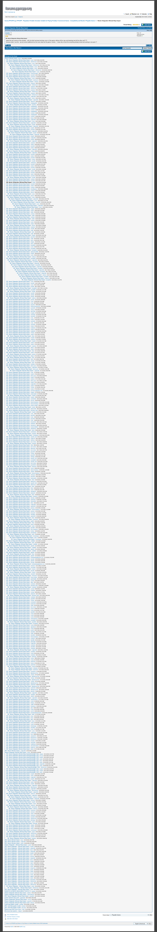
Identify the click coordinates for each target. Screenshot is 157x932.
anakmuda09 (34, 393)
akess (32, 240)
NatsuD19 (34, 466)
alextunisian (34, 806)
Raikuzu (32, 702)
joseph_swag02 (34, 405)
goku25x (33, 691)
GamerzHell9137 (34, 426)
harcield (32, 559)
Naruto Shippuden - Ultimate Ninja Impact (16, 845)
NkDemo (33, 440)
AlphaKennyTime (34, 673)
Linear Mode (149, 27)
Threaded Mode (141, 27)
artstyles (33, 360)
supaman (33, 83)
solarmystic (33, 162)
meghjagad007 (34, 103)
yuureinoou (33, 671)
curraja (32, 580)
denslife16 (33, 514)
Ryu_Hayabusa (34, 529)
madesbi (33, 891)
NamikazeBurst (34, 699)
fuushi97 (33, 283)
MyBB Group (22, 926)
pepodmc (34, 104)
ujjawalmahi (33, 626)
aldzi (32, 707)
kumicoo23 (33, 603)
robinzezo (33, 793)
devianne (33, 565)
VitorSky (33, 498)
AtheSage (33, 820)
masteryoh (33, 76)
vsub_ (32, 317)
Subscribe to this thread (12, 918)
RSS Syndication (44, 923)
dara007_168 (34, 436)
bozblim (32, 286)
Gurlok (33, 407)
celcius (32, 658)
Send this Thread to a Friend (13, 916)
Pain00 (31, 871)
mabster (32, 397)
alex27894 (33, 311)
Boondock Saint (34, 410)
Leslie (23, 909)
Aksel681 (33, 527)
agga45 (32, 876)
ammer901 (33, 742)
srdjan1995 (33, 96)
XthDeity (33, 456)
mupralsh (34, 433)
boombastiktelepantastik (36, 712)
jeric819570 (33, 464)
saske (32, 489)
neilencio (34, 256)
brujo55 (33, 124)
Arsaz (32, 716)
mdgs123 (33, 438)
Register (20, 16)
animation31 (33, 491)
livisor (19, 58)
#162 (151, 30)
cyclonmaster (34, 830)
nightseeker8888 (34, 251)
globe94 (32, 545)
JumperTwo (33, 868)
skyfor (33, 98)
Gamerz (34, 569)
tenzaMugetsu (34, 189)
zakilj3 (32, 704)
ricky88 (33, 161)
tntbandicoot (33, 428)
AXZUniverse (34, 737)
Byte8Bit (32, 640)
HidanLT (20, 911)
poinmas (33, 507)
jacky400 (33, 236)
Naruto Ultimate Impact (11, 58)
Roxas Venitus (34, 577)
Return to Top (21, 923)
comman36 (33, 602)
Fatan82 (32, 337)
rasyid (41, 759)
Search (127, 14)
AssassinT (33, 512)
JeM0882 (33, 540)
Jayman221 (33, 735)
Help (150, 14)
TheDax (32, 332)
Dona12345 (33, 421)
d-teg (32, 303)
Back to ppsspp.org (10, 12)
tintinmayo (34, 656)
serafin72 (33, 638)
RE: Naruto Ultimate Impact (12, 750)
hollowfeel (33, 423)
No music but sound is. (11, 911)
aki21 (33, 232)
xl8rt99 (32, 696)
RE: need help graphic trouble (13, 906)
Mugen (32, 355)
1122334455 (33, 398)
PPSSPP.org (14, 923)
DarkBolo (33, 694)
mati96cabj (33, 744)
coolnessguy (33, 732)
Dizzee (32, 192)
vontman (33, 109)
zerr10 (32, 711)
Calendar (144, 14)
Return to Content (28, 923)
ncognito (33, 312)
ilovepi (32, 118)
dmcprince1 (33, 425)
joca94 (32, 630)
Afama (32, 749)
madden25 (33, 327)
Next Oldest (9, 48)
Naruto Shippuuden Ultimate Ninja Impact (16, 899)
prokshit (34, 354)
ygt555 (32, 521)
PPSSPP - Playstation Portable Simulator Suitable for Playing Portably (37, 20)
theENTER (33, 661)
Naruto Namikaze (35, 402)
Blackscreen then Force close (13, 909)
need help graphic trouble (11, 904)
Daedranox (33, 706)
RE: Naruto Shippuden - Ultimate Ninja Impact (17, 846)
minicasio (33, 474)
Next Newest (17, 48)
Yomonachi (34, 575)
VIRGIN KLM (34, 61)
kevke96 (33, 75)
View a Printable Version (12, 914)
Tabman (32, 471)
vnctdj (32, 610)
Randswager (33, 726)
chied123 (36, 81)
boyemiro (33, 304)
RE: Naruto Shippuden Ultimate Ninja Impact (18, 60)
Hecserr (32, 400)
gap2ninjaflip (33, 578)
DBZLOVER (33, 408)
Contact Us (8, 923)
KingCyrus (33, 747)
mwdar (40, 30)
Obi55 (32, 605)
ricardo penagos (34, 73)
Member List (135, 14)
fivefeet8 (23, 906)
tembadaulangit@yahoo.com (37, 557)
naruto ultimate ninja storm (12, 897)
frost (32, 734)
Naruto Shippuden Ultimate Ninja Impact (15, 752)
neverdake (33, 567)
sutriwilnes (33, 651)
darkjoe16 (33, 493)
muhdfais (21, 904)
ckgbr (32, 230)
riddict (32, 212)
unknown (33, 800)
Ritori (33, 336)
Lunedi (29, 844)
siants (33, 526)
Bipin (32, 719)
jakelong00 (33, 641)
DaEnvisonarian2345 (35, 306)
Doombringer (34, 532)
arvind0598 (33, 460)
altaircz (32, 347)
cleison (32, 309)
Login (16, 16)
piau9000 (33, 598)
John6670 (33, 574)
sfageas (32, 208)
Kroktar (32, 531)
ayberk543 (33, 499)
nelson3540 (33, 501)
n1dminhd (33, 583)
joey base (24, 907)
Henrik (32, 468)
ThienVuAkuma (34, 618)
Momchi (32, 902)
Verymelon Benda (35, 745)
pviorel (32, 608)
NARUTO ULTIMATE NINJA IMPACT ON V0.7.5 (18, 891)
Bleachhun (33, 448)
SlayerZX (33, 101)
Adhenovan (33, 481)
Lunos (32, 60)
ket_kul (41, 755)
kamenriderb (33, 478)
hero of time (33, 441)
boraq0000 (33, 245)
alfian (32, 582)
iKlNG (33, 714)
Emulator (33, 740)
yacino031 (33, 307)
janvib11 (32, 294)
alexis (33, 430)
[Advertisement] (65, 7)
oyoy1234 (29, 901)
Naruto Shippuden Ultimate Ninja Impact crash (17, 902)
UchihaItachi (33, 431)
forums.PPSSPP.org (10, 20)
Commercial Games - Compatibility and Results (71, 20)
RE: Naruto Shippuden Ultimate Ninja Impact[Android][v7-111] (22, 754)
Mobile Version (36, 923)
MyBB (11, 926)
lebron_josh (33, 365)
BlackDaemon (34, 787)
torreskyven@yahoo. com (36, 390)
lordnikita (33, 364)
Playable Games (90, 20)
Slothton (29, 892)
